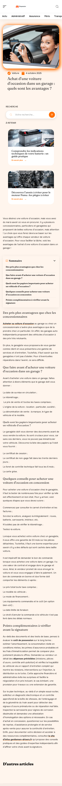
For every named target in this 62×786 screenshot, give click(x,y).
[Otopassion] (21, 6)
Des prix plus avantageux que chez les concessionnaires (24, 268)
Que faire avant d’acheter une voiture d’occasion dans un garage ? (30, 276)
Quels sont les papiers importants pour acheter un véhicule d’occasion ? (29, 285)
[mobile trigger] (5, 6)
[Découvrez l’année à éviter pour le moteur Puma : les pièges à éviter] (31, 179)
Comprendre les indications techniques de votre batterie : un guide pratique (30, 153)
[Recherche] (57, 6)
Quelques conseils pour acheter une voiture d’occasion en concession (28, 293)
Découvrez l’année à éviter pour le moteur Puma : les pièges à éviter (31, 194)
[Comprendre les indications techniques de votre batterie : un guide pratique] (31, 138)
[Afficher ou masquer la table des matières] (39, 260)
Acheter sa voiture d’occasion (18, 323)
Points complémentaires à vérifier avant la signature (27, 301)
